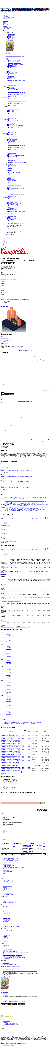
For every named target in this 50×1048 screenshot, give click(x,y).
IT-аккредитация (6, 958)
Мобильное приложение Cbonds (15, 202)
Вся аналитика (4, 492)
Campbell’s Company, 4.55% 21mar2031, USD (11, 734)
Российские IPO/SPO (13, 89)
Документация (11, 222)
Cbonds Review (6, 937)
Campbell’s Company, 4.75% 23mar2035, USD (11, 737)
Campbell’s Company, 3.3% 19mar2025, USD (10, 759)
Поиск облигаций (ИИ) (8, 17)
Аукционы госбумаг (12, 139)
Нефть (9, 177)
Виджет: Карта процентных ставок (11, 926)
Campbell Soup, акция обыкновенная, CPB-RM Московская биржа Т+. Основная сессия (22, 722)
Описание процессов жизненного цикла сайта (13, 953)
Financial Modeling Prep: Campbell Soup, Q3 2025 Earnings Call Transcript (16, 487)
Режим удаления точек (18, 346)
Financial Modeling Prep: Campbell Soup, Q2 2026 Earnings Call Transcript (16, 470)
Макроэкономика (12, 166)
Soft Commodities (12, 180)
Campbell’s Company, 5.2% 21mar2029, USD (10, 741)
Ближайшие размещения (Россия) (15, 64)
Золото (4, 22)
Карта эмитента (6, 340)
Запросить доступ (10, 234)
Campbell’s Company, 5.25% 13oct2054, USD (10, 735)
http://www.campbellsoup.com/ (9, 787)
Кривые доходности (7, 18)
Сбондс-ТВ (5, 24)
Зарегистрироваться (8, 12)
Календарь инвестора (13, 142)
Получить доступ (4, 306)
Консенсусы (6, 16)
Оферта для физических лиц (9, 955)
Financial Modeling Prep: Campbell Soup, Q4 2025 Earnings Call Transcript (16, 481)
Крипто (5, 23)
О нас (4, 946)
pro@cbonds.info (4, 992)
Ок (1, 1042)
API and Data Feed (12, 218)
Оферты (10, 138)
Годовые (5, 523)
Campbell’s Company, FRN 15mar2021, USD (10, 757)
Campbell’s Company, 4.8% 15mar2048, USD (10, 751)
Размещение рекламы (8, 1019)
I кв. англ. (8, 634)
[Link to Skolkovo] (7, 1017)
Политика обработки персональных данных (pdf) (14, 957)
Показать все (3, 542)
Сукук (9, 71)
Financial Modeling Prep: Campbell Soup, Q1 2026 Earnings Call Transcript (16, 476)
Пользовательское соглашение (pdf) (11, 1024)
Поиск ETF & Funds (12, 107)
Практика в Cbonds (7, 949)
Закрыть (2, 30)
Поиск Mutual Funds (12, 111)
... (3, 245)
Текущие (5, 839)
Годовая (5, 554)
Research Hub (11, 35)
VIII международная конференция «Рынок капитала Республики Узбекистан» (20, 973)
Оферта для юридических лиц (9, 956)
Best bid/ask (5, 21)
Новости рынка (11, 34)
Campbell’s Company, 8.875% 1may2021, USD (11, 772)
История (5, 840)
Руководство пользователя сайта (10, 951)
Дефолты (10, 135)
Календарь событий (12, 134)
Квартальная (6, 553)
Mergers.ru (5, 997)
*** (17, 530)
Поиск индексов (12, 153)
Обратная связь (6, 1021)
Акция (4, 341)
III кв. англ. (8, 641)
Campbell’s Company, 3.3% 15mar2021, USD (10, 749)
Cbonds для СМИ (12, 37)
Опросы (10, 78)
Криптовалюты (11, 154)
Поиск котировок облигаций (14, 63)
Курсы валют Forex (12, 156)
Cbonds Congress (16, 966)
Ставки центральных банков (14, 157)
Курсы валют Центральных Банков (16, 155)
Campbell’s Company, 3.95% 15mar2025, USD (11, 748)
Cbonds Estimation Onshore (9, 865)
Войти (2, 12)
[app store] (5, 1005)
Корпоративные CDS (13, 124)
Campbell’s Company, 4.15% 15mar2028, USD (11, 752)
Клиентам (5, 1022)
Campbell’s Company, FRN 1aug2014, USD (10, 762)
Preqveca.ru (5, 1000)
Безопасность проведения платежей (11, 948)
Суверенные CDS (12, 123)
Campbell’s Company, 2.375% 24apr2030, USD (11, 745)
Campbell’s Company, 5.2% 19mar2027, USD (10, 740)
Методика (47, 517)
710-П (4, 907)
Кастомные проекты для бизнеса (15, 223)
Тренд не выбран (4, 343)
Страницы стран (12, 165)
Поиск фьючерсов (13, 120)
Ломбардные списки (12, 72)
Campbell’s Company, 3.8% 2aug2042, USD (10, 763)
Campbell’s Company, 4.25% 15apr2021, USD (10, 765)
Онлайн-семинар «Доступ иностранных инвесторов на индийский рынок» (20, 968)
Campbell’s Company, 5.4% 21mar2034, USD (10, 743)
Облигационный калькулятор (14, 203)
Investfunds (5, 995)
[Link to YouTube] (3, 1009)
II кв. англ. (8, 635)
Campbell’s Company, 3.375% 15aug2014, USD (11, 768)
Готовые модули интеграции (14, 220)
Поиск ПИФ (11, 110)
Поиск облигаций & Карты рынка (16, 60)
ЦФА (4, 19)
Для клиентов (6, 945)
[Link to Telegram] (3, 1007)
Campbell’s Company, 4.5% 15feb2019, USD (10, 770)
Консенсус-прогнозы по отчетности (16, 188)
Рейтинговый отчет (26, 846)
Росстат (10, 168)
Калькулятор (6, 963)
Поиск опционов (12, 122)
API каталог (11, 219)
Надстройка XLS (7, 27)
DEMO (7, 228)
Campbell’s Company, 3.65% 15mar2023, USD (11, 754)
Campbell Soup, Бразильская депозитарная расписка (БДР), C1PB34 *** (19, 723)
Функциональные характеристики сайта (12, 952)
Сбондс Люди (6, 28)
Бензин (10, 178)
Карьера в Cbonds (7, 950)
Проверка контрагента (13, 209)
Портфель (5, 15)
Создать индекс (6, 920)
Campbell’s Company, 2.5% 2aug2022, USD (10, 760)
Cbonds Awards (11, 77)
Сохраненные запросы (13, 204)
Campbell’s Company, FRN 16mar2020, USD (10, 756)
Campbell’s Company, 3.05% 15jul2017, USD (10, 767)
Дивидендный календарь (13, 88)
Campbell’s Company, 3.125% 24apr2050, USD (11, 746)
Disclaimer (5, 1025)
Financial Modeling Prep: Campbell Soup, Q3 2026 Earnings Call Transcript (16, 464)
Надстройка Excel (7, 898)
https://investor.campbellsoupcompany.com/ (12, 789)
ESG (9, 70)
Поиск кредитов (12, 98)
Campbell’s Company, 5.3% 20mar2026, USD (10, 738)
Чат (9, 207)
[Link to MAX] (3, 1012)
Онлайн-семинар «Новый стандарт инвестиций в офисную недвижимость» (20, 971)
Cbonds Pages (11, 76)
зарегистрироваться (10, 1043)
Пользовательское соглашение (10, 1023)
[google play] (13, 1005)
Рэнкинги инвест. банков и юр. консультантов (18, 74)
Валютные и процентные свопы (15, 125)
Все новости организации (6, 511)
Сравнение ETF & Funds (13, 109)
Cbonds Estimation (4, 338)
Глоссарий (10, 38)
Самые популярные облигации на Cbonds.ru (13, 875)
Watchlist (5, 26)
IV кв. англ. (8, 643)
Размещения (11, 136)
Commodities (11, 179)
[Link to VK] (3, 1010)
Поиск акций (11, 87)
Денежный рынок (12, 140)
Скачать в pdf (25, 952)
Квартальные (6, 522)
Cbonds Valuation (6, 866)
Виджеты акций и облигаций (14, 205)
